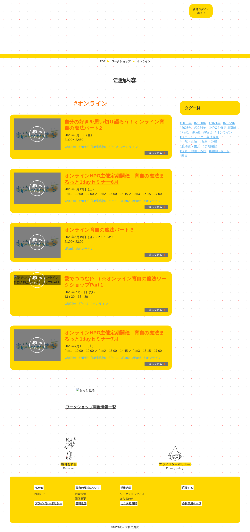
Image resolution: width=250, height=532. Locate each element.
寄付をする (68, 453)
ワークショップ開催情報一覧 (90, 407)
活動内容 (125, 34)
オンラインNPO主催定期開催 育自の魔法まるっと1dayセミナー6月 (114, 179)
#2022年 (229, 123)
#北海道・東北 (190, 146)
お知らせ (39, 494)
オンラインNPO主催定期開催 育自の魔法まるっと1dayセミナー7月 (114, 336)
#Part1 (113, 201)
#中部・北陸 (188, 141)
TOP (102, 61)
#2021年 (215, 123)
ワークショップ (121, 61)
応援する (156, 34)
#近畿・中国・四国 (193, 151)
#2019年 (186, 123)
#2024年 (200, 127)
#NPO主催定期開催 (92, 147)
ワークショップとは (132, 494)
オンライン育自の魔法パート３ (99, 229)
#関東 (184, 155)
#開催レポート (219, 151)
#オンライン (129, 147)
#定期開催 (210, 146)
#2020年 (70, 147)
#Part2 (113, 147)
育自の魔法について (91, 34)
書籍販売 (81, 503)
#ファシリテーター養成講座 (199, 137)
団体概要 (80, 498)
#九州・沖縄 (208, 141)
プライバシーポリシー (175, 453)
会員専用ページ (191, 503)
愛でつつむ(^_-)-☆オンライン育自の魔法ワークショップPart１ (115, 281)
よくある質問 (129, 503)
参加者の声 (127, 498)
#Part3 (136, 201)
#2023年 (186, 127)
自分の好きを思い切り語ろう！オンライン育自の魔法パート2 (114, 125)
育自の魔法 (44, 11)
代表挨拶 (80, 494)
